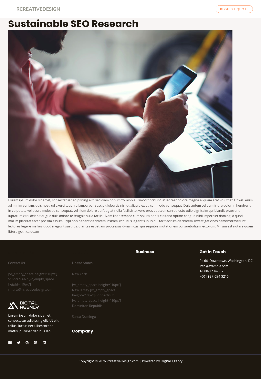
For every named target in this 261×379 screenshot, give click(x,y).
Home (150, 9)
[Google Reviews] (27, 343)
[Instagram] (36, 343)
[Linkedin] (44, 343)
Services (184, 9)
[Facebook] (10, 343)
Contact (202, 9)
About (166, 9)
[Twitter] (18, 343)
